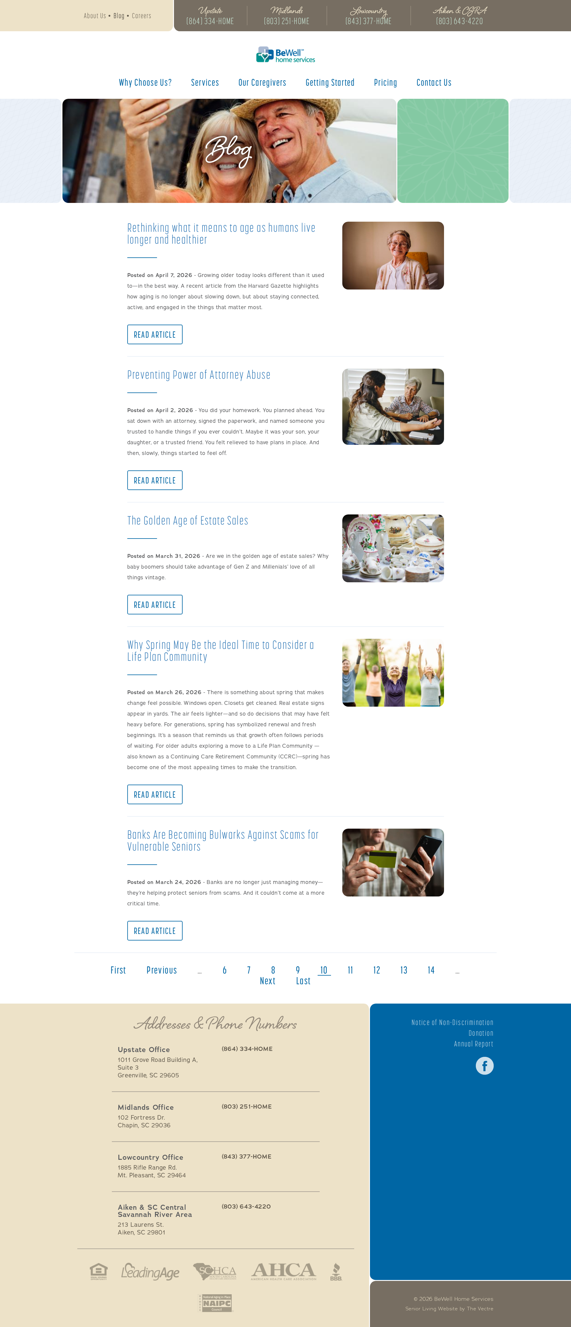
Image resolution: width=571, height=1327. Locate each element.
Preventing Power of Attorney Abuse (199, 374)
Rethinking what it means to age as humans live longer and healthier (221, 233)
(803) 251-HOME (287, 20)
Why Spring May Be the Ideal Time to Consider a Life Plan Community (221, 650)
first (119, 970)
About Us (95, 16)
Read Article (155, 334)
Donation (481, 1033)
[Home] (285, 54)
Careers (142, 16)
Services (205, 82)
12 (377, 970)
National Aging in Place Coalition (215, 1303)
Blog (119, 16)
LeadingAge (150, 1272)
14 (431, 970)
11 (351, 970)
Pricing (386, 82)
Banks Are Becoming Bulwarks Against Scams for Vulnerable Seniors (223, 840)
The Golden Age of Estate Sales (188, 520)
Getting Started (330, 82)
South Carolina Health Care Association (215, 1272)
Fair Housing (99, 1272)
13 (404, 970)
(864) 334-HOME (210, 20)
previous (162, 970)
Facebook (485, 1066)
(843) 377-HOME (369, 20)
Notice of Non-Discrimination (453, 1022)
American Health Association (283, 1272)
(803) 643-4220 (459, 20)
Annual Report (474, 1044)
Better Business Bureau (336, 1272)
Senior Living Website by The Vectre (450, 1309)
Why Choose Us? (145, 82)
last (303, 981)
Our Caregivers (263, 82)
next (268, 981)
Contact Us (434, 82)
